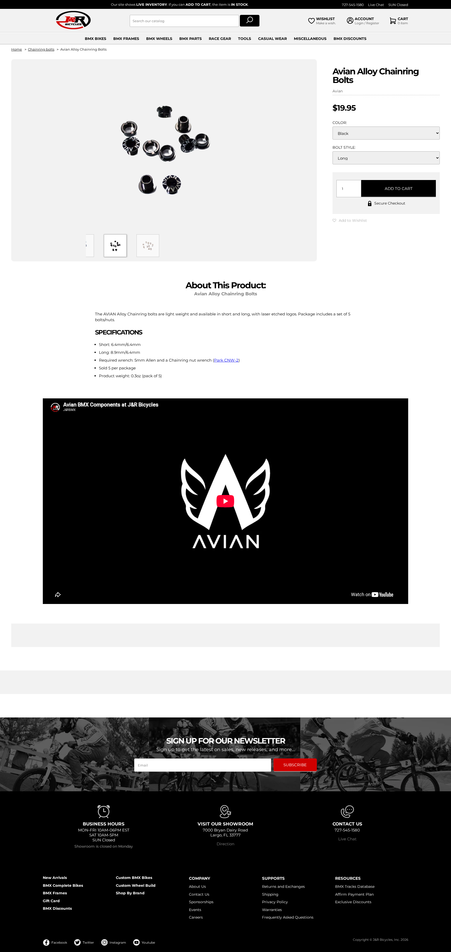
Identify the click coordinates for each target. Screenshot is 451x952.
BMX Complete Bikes (63, 885)
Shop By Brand (130, 893)
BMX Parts (190, 39)
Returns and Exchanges (283, 886)
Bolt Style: (344, 147)
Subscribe (295, 764)
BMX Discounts (350, 39)
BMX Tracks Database (355, 886)
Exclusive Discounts (353, 902)
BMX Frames (126, 39)
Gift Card (51, 901)
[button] (350, 220)
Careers (196, 917)
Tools (244, 39)
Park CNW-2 (226, 360)
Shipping (270, 894)
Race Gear (220, 39)
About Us (197, 886)
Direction (225, 843)
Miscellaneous (310, 39)
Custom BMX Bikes (134, 878)
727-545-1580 (353, 5)
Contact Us (199, 894)
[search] (249, 21)
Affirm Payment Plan (354, 894)
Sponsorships (201, 902)
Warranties (272, 910)
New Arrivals (55, 878)
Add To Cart (399, 188)
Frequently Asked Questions (287, 917)
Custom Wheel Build (136, 885)
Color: (340, 123)
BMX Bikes (95, 39)
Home (16, 49)
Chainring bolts (41, 49)
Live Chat (376, 5)
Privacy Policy (275, 902)
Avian (338, 91)
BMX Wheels (159, 39)
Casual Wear (272, 39)
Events (195, 910)
